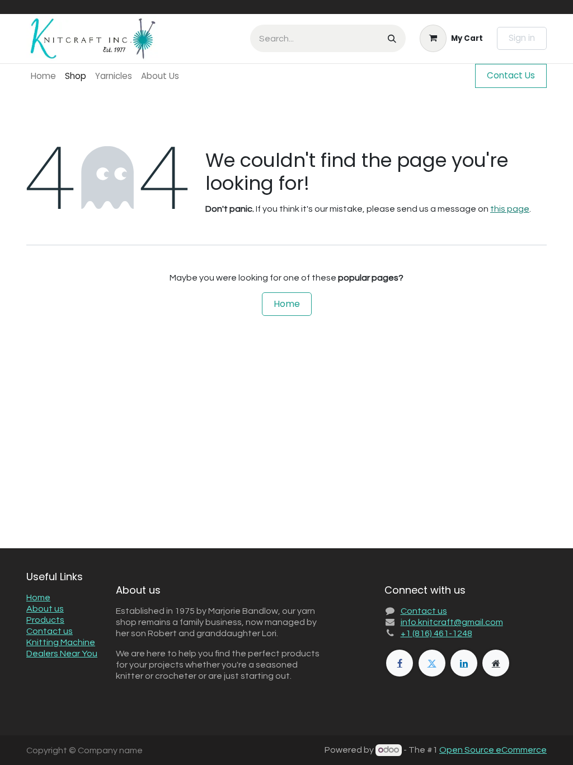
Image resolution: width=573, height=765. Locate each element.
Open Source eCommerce (493, 749)
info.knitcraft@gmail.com (452, 622)
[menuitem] (43, 76)
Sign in (522, 38)
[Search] (392, 38)
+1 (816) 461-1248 (436, 633)
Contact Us (511, 75)
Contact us (49, 631)
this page (509, 208)
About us (45, 608)
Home (287, 303)
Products (45, 619)
